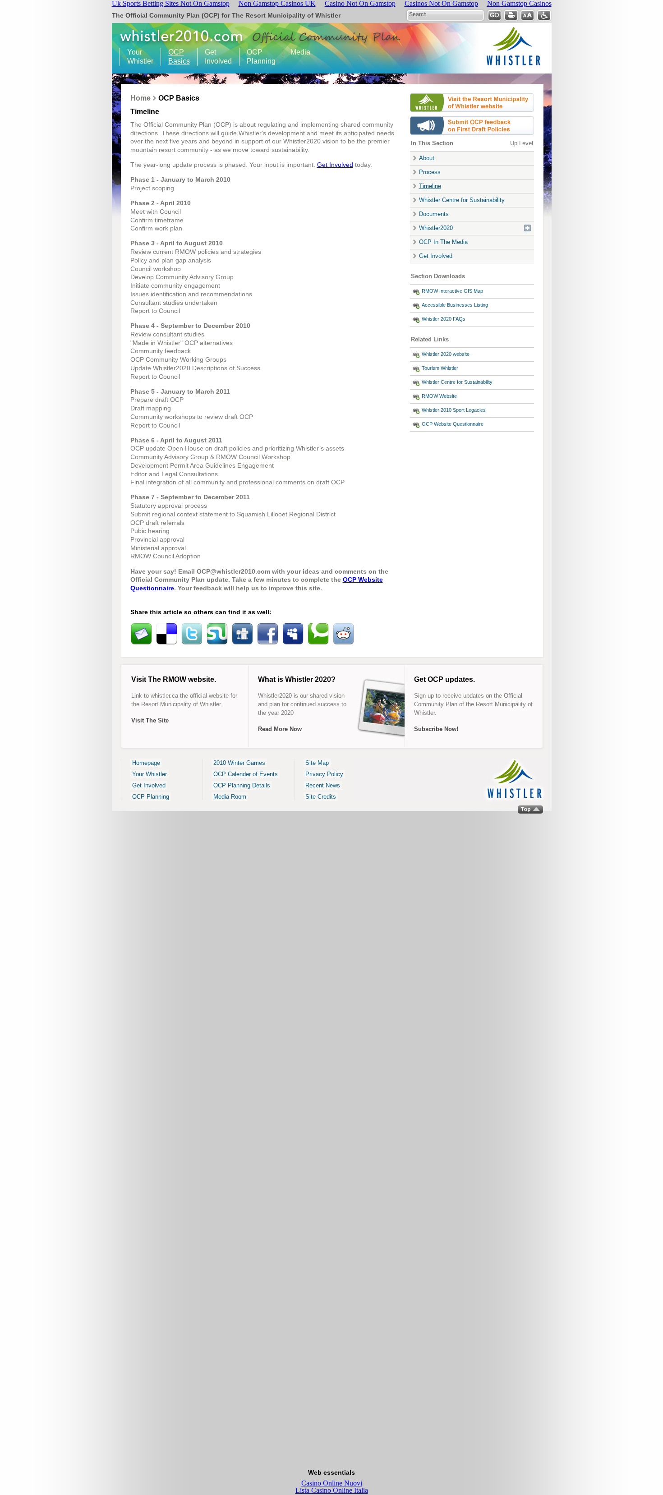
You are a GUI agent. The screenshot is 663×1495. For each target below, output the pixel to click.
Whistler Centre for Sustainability (462, 200)
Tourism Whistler (440, 368)
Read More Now (280, 729)
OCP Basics (175, 56)
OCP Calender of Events (245, 774)
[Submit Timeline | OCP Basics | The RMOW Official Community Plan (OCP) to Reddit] (343, 634)
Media (300, 52)
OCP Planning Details (241, 785)
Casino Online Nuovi (331, 1483)
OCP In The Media (443, 242)
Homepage (146, 762)
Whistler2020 (436, 228)
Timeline (430, 186)
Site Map (317, 762)
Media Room (229, 796)
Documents (434, 214)
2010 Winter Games (239, 762)
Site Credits (320, 796)
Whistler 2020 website (446, 354)
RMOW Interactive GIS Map (452, 291)
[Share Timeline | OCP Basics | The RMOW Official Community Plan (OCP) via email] (141, 634)
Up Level (521, 143)
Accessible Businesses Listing (455, 305)
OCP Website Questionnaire (452, 424)
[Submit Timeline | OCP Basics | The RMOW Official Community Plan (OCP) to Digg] (242, 634)
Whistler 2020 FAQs (443, 319)
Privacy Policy (324, 774)
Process (430, 172)
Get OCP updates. (444, 679)
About (426, 158)
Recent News (322, 785)
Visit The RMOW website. (173, 679)
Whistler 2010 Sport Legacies (454, 410)
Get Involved (215, 56)
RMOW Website (439, 396)
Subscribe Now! (436, 729)
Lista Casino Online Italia (331, 1490)
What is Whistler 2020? (297, 679)
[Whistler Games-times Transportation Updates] (472, 114)
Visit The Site (150, 720)
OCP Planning (257, 56)
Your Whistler (136, 56)
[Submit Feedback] (472, 137)
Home (140, 98)
